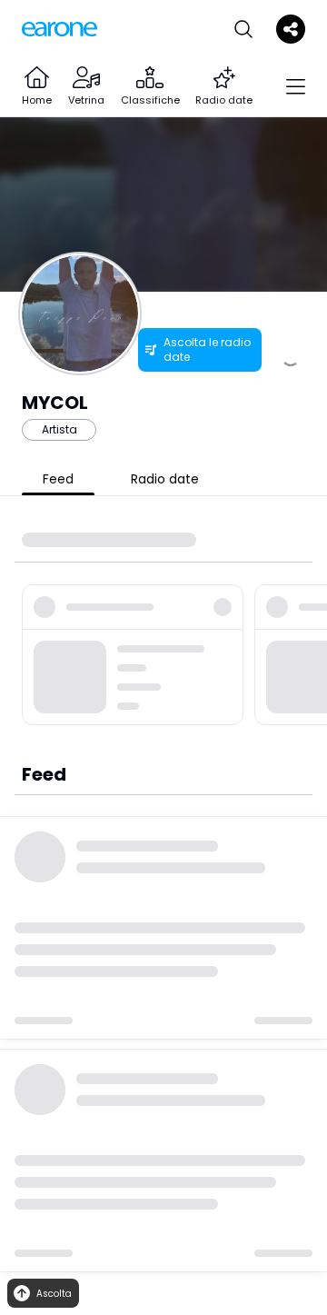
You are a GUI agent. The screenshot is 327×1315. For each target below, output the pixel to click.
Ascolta (54, 1293)
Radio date (165, 479)
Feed (58, 479)
